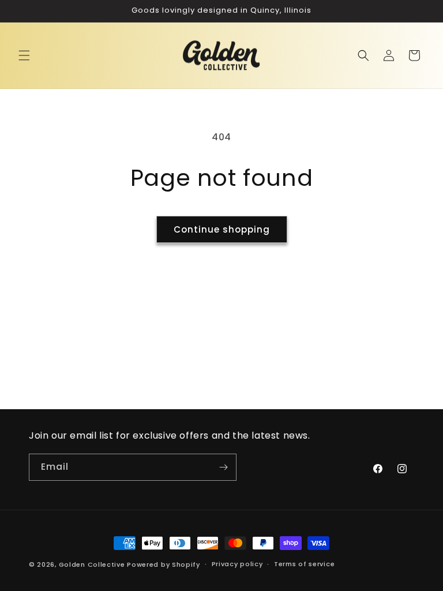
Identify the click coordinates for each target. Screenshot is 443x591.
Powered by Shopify (163, 564)
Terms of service (304, 563)
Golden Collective (92, 564)
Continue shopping (222, 229)
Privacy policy (237, 563)
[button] (24, 55)
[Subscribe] (223, 467)
